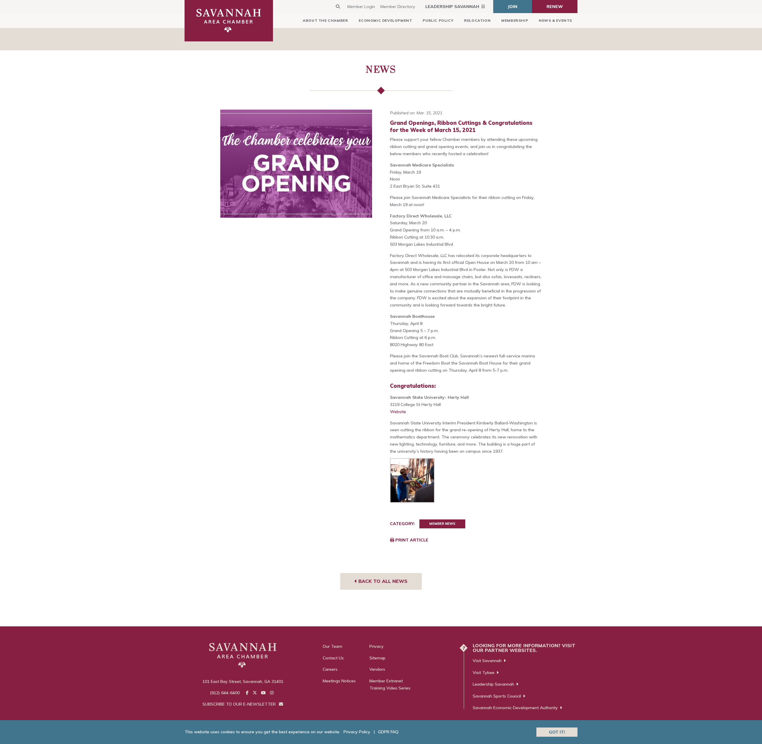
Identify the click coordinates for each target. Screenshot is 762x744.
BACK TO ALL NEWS (382, 581)
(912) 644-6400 (225, 692)
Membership (514, 20)
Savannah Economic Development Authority (515, 707)
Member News (442, 524)
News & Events (555, 20)
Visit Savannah (487, 660)
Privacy (376, 646)
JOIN (512, 6)
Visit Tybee (483, 672)
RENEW (554, 6)
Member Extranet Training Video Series (389, 684)
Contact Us (333, 658)
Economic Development (385, 20)
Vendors (377, 669)
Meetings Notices (339, 681)
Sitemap (377, 658)
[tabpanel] (296, 164)
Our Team (332, 646)
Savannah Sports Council (497, 696)
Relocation (477, 20)
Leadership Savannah (452, 6)
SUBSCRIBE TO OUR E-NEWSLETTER (239, 704)
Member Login (361, 6)
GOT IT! (557, 731)
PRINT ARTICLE (411, 540)
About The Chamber (325, 20)
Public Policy (438, 20)
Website (398, 411)
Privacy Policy (356, 731)
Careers (330, 669)
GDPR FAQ (388, 731)
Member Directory (397, 6)
